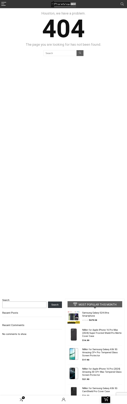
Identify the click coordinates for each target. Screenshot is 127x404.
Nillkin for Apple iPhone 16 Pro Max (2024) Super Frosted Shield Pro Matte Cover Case (102, 333)
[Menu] (3, 4)
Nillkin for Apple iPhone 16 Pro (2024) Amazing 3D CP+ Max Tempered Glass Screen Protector (102, 371)
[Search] (122, 4)
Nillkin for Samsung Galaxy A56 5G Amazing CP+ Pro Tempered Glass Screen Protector (100, 352)
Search (5, 300)
